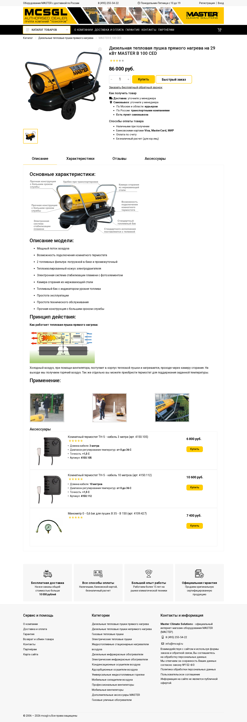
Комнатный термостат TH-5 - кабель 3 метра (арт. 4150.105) (108, 437)
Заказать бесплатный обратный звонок (135, 87)
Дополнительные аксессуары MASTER (116, 695)
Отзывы (119, 158)
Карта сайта (30, 654)
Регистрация (207, 3)
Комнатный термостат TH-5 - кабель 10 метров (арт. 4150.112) (110, 475)
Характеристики (80, 158)
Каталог (28, 38)
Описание (40, 158)
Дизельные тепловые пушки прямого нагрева (65, 38)
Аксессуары (155, 158)
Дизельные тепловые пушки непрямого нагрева (122, 629)
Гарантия (28, 634)
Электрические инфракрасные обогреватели (120, 659)
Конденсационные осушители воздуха (116, 664)
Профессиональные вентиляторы (113, 684)
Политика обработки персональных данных (188, 669)
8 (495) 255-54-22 (108, 3)
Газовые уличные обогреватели (112, 700)
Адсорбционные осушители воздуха (115, 669)
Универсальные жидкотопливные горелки (118, 674)
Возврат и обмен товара (38, 639)
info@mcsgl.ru (174, 643)
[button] (219, 30)
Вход (221, 3)
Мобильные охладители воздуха (112, 679)
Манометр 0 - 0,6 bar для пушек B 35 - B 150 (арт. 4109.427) (107, 513)
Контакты (29, 644)
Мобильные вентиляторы (108, 689)
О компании (30, 624)
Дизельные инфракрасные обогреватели (117, 654)
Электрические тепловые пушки (112, 639)
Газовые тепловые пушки (108, 634)
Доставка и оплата (35, 629)
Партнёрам (30, 649)
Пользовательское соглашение (180, 674)
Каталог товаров (44, 29)
